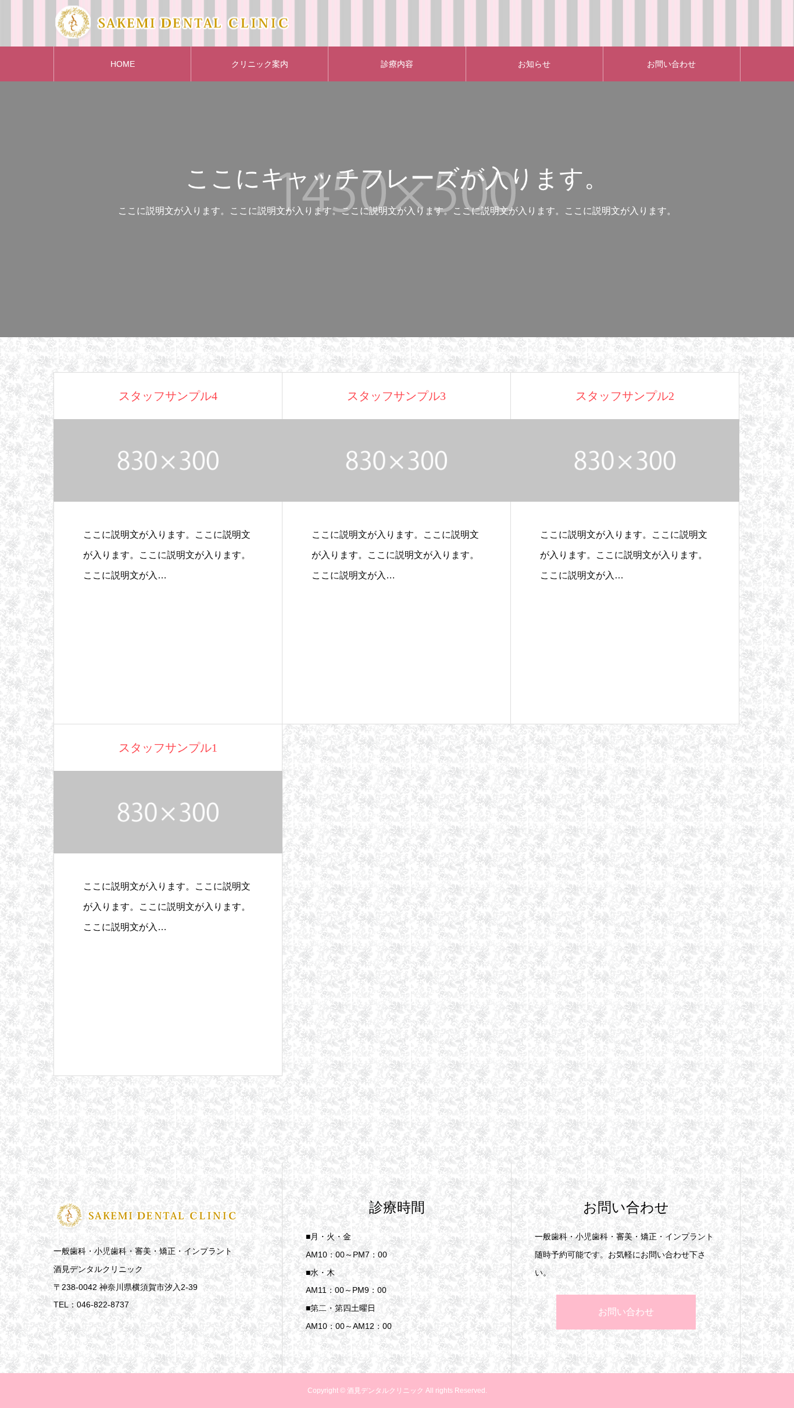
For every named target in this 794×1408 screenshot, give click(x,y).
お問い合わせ (671, 64)
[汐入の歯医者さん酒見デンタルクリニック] (173, 23)
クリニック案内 (259, 64)
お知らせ (534, 64)
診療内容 (397, 64)
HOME (122, 64)
